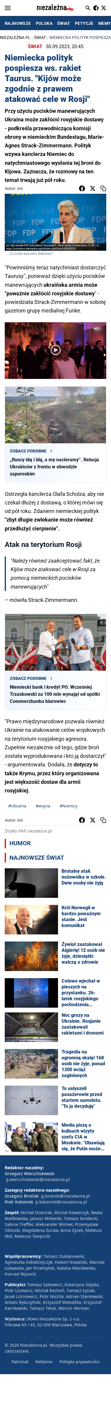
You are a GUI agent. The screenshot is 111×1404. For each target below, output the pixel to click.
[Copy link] (103, 188)
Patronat (20, 1361)
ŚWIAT (63, 23)
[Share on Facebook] (82, 188)
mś (20, 188)
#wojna (43, 806)
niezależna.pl (15, 37)
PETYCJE (84, 23)
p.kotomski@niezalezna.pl (61, 1202)
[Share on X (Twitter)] (93, 188)
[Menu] (7, 8)
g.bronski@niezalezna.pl (65, 1196)
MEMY (104, 23)
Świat (40, 37)
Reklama (44, 1361)
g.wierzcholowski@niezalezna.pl (38, 1179)
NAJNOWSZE (18, 23)
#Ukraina (17, 806)
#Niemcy (68, 806)
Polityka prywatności (79, 1361)
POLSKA (44, 23)
